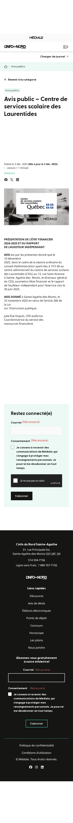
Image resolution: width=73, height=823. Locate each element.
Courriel (25, 422)
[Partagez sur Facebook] (6, 180)
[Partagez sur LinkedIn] (17, 180)
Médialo (9, 173)
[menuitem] (54, 56)
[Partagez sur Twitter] (12, 180)
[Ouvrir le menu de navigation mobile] (66, 47)
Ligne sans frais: (36, 565)
